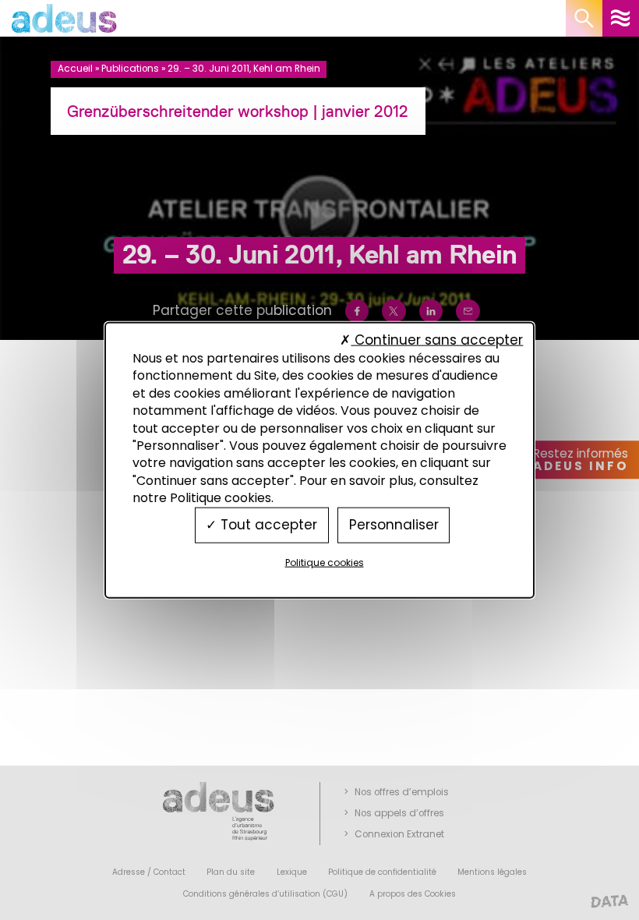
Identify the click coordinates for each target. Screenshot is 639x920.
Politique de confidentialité (382, 872)
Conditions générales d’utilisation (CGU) (265, 894)
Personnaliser (394, 524)
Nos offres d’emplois (402, 792)
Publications (130, 68)
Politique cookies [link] (324, 561)
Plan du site (231, 872)
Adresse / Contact (148, 872)
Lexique (292, 872)
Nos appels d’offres (399, 813)
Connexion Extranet (399, 834)
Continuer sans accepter (437, 339)
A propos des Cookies (412, 894)
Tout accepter (267, 524)
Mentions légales (492, 872)
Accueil (75, 68)
